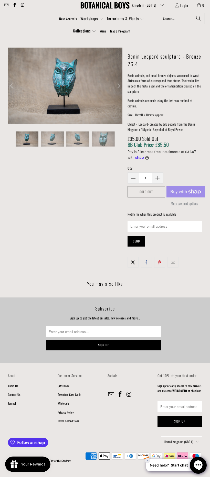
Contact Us (14, 394)
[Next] (118, 86)
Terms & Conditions (68, 421)
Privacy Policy (66, 412)
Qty (130, 168)
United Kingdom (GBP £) (139, 5)
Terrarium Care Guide (69, 394)
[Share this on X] (133, 262)
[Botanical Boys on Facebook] (14, 5)
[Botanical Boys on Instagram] (22, 5)
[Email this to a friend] (172, 262)
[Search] (198, 18)
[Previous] (12, 86)
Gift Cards (63, 386)
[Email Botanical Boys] (6, 5)
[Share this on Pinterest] (159, 262)
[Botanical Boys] (105, 5)
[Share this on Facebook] (146, 262)
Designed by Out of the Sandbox (53, 461)
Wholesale (63, 403)
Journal (12, 403)
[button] (91, 19)
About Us (13, 386)
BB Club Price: (148, 144)
